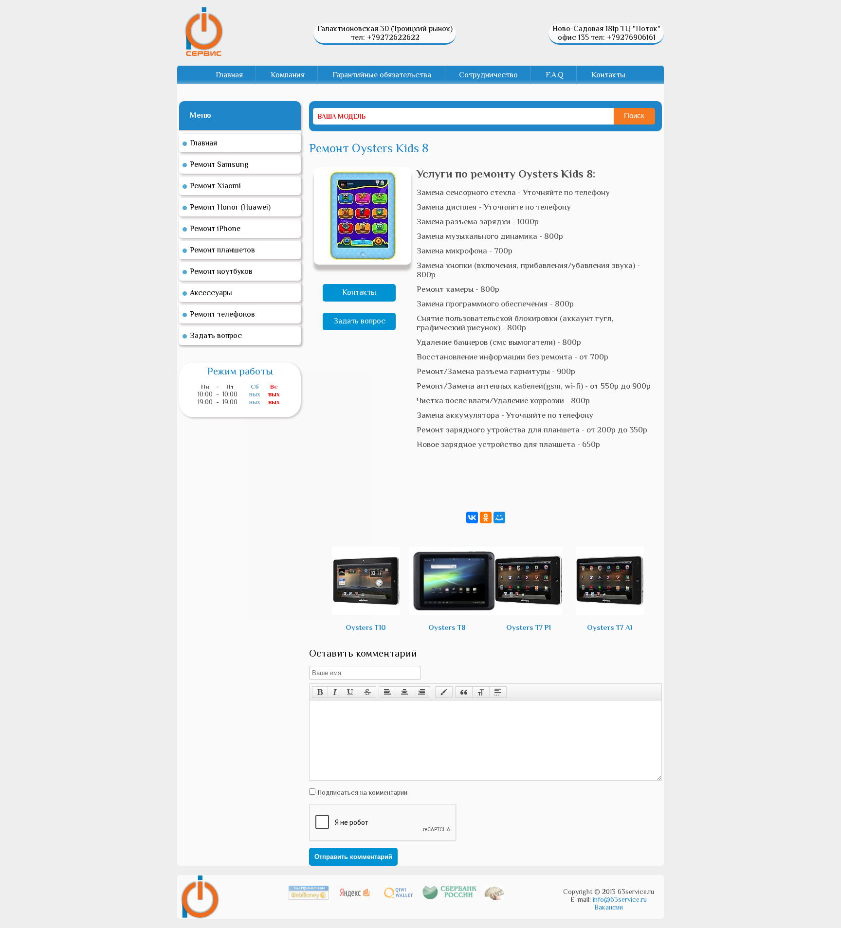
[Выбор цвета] (444, 692)
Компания (288, 75)
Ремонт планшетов (222, 250)
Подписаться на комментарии (361, 792)
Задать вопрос (359, 321)
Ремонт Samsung (219, 164)
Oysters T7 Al (609, 627)
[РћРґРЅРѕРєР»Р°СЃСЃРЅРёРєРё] (486, 517)
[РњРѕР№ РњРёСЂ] (499, 517)
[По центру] (404, 692)
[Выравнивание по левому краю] (387, 692)
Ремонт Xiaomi (215, 185)
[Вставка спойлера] (498, 692)
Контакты (608, 75)
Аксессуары (211, 292)
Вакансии (608, 907)
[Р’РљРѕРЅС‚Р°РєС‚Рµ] (472, 517)
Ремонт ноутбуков (221, 271)
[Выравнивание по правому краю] (421, 692)
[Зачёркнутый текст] (367, 692)
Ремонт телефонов (222, 314)
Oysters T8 (447, 627)
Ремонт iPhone (215, 228)
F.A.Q (555, 75)
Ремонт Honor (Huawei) (230, 207)
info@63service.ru (620, 899)
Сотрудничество (488, 75)
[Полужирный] (320, 692)
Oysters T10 (366, 627)
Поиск (634, 115)
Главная (229, 75)
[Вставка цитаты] (464, 692)
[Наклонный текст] (335, 692)
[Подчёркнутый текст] (350, 692)
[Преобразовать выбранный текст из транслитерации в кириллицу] (481, 692)
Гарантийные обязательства (381, 75)
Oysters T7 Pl (528, 627)
